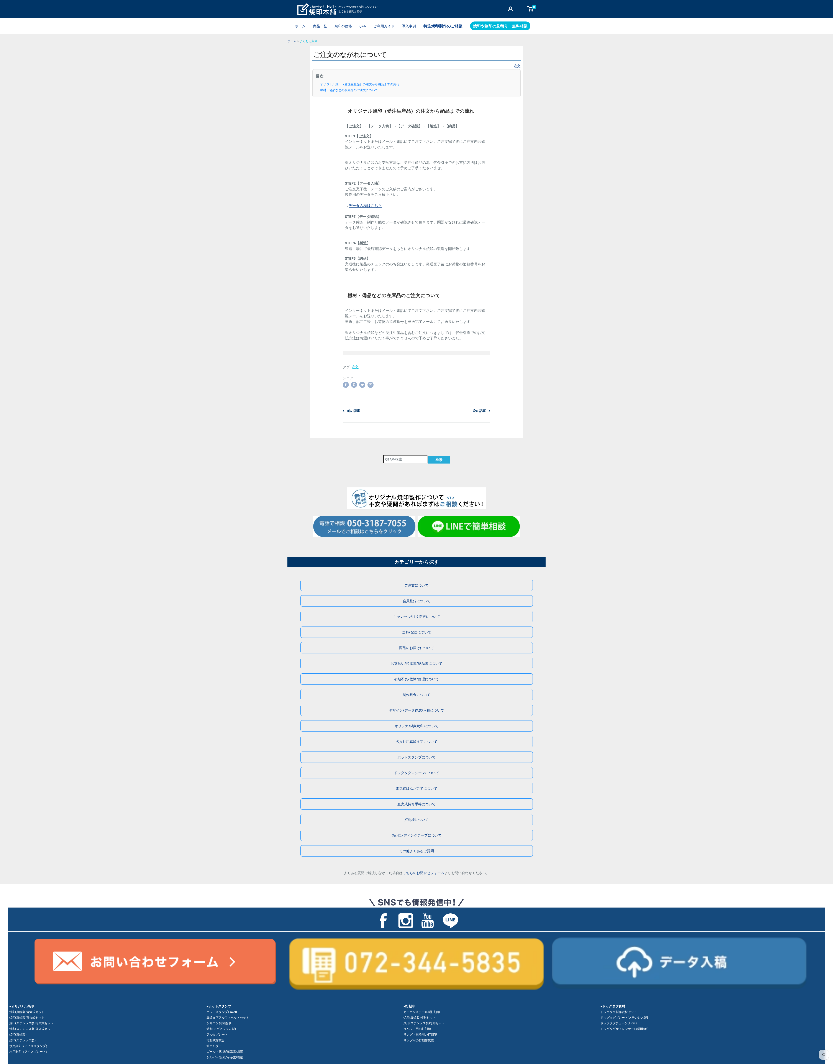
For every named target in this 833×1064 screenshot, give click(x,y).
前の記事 (353, 411)
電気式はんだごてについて (416, 788)
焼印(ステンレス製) (22, 1040)
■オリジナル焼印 (21, 1006)
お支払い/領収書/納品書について (416, 663)
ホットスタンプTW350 (222, 1012)
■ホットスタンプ (219, 1006)
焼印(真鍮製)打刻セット (419, 1017)
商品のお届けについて (416, 648)
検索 (439, 459)
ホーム (300, 26)
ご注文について (416, 585)
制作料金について (416, 694)
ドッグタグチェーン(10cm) (618, 1023)
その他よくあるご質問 (416, 851)
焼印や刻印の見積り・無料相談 (500, 25)
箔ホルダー (214, 1046)
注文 (517, 66)
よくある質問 (308, 41)
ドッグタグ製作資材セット (618, 1012)
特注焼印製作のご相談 (442, 25)
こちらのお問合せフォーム (423, 873)
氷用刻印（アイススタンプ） (29, 1046)
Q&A (362, 26)
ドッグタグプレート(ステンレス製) (624, 1017)
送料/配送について (416, 632)
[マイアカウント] (510, 9)
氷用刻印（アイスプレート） (29, 1051)
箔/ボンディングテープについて (417, 835)
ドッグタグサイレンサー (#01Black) (624, 1029)
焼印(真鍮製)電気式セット (26, 1012)
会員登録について (416, 601)
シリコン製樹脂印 (219, 1023)
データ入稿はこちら (365, 205)
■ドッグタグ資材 (612, 1006)
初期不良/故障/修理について (416, 679)
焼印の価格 (343, 26)
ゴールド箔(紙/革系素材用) (225, 1051)
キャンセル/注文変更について (416, 616)
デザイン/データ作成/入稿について (416, 710)
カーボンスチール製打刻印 (421, 1012)
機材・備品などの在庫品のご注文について (349, 90)
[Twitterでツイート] (362, 384)
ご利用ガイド (384, 26)
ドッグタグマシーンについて (416, 773)
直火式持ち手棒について (416, 804)
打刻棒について (416, 819)
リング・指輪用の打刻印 (420, 1034)
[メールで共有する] (370, 384)
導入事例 (409, 26)
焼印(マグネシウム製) (221, 1029)
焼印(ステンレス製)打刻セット (424, 1023)
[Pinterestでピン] (354, 384)
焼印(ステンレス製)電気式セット (31, 1023)
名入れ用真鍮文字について (416, 741)
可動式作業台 (216, 1040)
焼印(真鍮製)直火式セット (26, 1017)
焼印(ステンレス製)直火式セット (31, 1029)
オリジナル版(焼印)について (416, 726)
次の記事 (479, 411)
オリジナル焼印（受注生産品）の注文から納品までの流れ (359, 84)
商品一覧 (320, 26)
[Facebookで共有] (346, 384)
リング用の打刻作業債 (418, 1040)
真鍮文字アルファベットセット (228, 1017)
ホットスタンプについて (416, 757)
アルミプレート (217, 1034)
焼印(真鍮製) (17, 1034)
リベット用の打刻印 (417, 1029)
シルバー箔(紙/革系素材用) (225, 1057)
